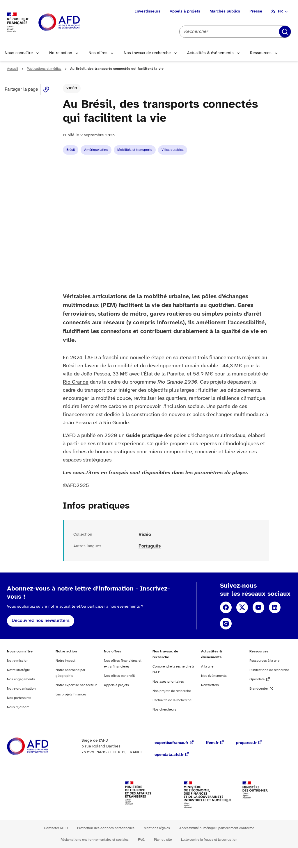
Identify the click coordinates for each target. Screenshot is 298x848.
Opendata (257, 679)
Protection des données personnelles (105, 828)
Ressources (261, 53)
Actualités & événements (210, 53)
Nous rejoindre (18, 707)
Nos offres (97, 53)
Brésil (70, 150)
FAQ (141, 840)
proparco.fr (246, 743)
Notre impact (65, 661)
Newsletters (210, 685)
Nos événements (214, 676)
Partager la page (46, 89)
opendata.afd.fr (169, 755)
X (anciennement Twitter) (242, 607)
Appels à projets (185, 11)
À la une (207, 666)
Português (150, 546)
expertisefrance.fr (171, 743)
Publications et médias (44, 69)
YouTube (258, 607)
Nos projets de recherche (171, 691)
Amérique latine (96, 150)
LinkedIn (275, 607)
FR (280, 11)
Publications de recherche (269, 670)
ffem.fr (212, 743)
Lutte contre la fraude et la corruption (209, 840)
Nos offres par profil (119, 676)
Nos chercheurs (164, 709)
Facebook (226, 607)
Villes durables (173, 150)
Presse (255, 11)
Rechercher (285, 31)
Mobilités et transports (134, 150)
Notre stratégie (18, 670)
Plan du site (163, 840)
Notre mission (18, 661)
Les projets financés (71, 694)
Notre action (60, 53)
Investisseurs (147, 11)
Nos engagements (21, 679)
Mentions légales (157, 828)
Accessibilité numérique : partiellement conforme (216, 828)
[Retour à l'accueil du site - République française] (72, 22)
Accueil (12, 69)
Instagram (226, 623)
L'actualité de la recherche (171, 700)
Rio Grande (75, 382)
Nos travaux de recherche (147, 53)
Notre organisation (21, 688)
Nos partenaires (19, 698)
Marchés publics (225, 11)
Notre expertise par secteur (76, 685)
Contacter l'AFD (56, 828)
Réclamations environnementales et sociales (95, 840)
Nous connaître (19, 53)
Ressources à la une (264, 661)
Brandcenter (258, 688)
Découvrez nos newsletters (41, 620)
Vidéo (71, 88)
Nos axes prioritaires (168, 682)
